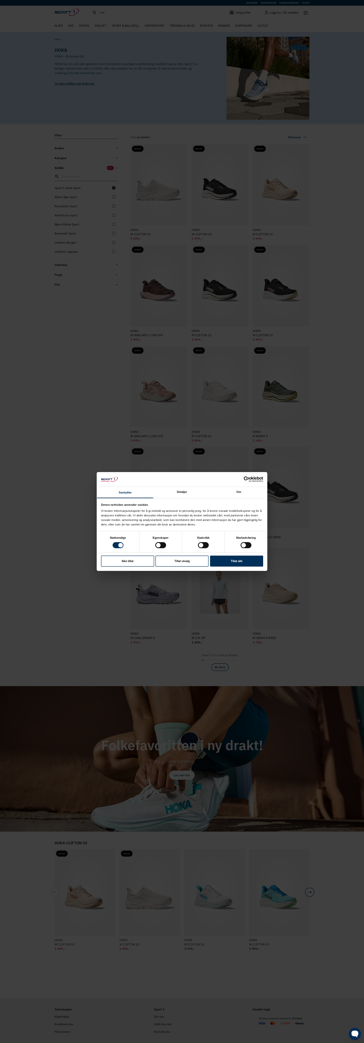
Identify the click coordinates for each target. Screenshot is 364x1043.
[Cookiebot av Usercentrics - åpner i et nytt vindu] (246, 479)
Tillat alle (236, 561)
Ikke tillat (127, 561)
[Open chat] (355, 1034)
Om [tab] (238, 491)
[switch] (160, 545)
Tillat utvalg (182, 561)
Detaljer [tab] (182, 491)
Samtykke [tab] (125, 492)
